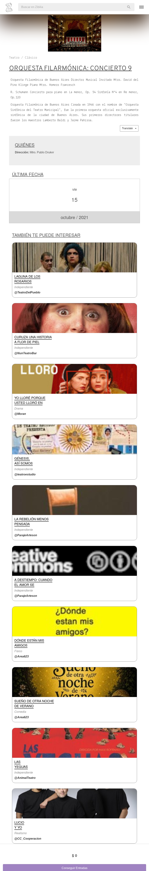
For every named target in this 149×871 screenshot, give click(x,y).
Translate (128, 128)
